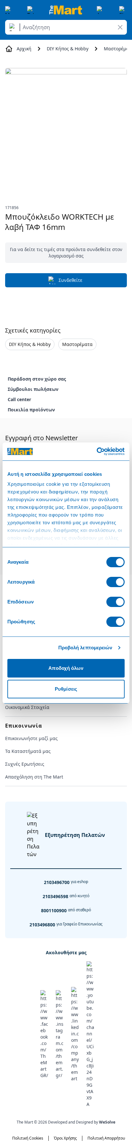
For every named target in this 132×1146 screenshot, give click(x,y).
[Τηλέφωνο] (31, 10)
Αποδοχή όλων (65, 668)
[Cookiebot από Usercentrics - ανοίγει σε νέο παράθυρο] (97, 451)
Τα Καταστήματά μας (28, 751)
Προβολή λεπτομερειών (85, 647)
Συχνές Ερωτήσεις (24, 764)
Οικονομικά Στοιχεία (27, 707)
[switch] (115, 582)
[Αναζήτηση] (13, 27)
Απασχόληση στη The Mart (34, 777)
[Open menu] (9, 10)
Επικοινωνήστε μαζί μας (31, 738)
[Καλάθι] (123, 10)
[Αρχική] (65, 10)
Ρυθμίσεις (66, 689)
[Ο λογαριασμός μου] (100, 10)
